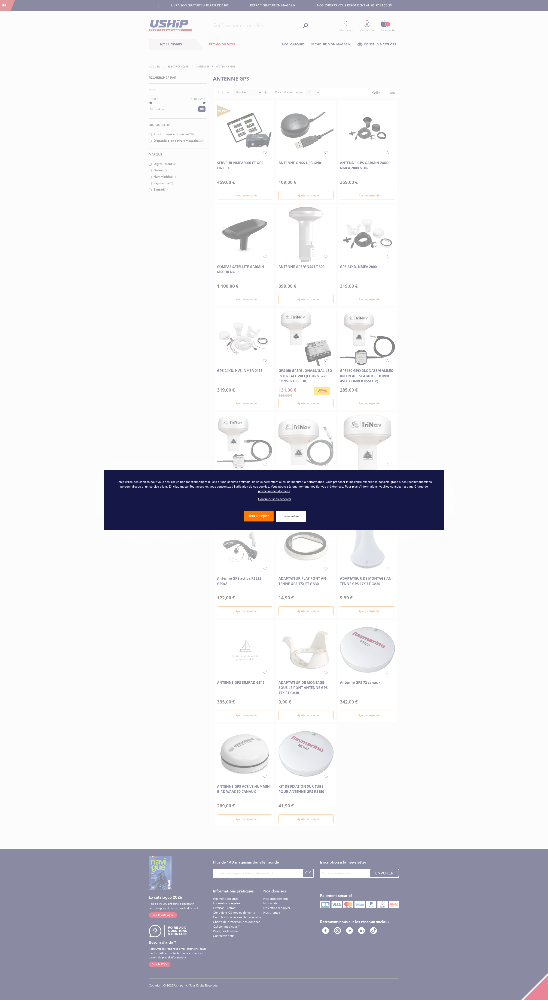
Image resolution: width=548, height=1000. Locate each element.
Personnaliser (291, 516)
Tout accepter (259, 516)
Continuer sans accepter (274, 499)
